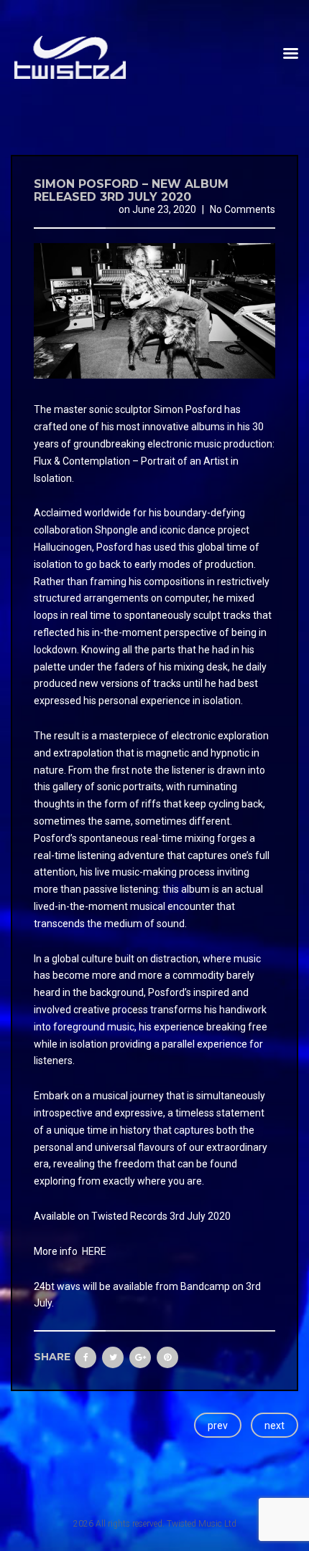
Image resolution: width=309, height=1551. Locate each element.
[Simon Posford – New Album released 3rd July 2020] (154, 310)
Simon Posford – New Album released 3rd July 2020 (131, 190)
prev (218, 1425)
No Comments (242, 209)
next (274, 1425)
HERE (94, 1251)
